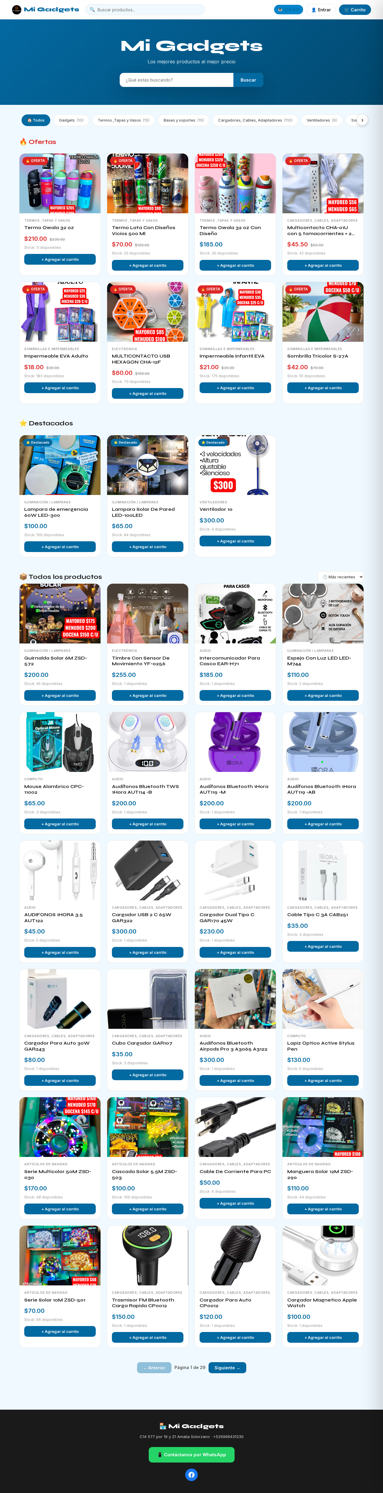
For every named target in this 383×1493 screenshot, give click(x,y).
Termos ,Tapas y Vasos (123, 120)
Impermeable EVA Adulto (56, 356)
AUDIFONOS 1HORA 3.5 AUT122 (53, 917)
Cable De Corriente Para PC (235, 1171)
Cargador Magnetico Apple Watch (322, 1303)
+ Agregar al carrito (60, 259)
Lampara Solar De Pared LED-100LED (143, 512)
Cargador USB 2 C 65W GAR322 (141, 917)
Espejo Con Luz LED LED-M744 (319, 661)
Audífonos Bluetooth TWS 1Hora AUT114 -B (145, 789)
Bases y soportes (184, 120)
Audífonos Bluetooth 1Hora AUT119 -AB (321, 789)
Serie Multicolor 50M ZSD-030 (57, 1174)
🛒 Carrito (355, 9)
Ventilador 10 (216, 509)
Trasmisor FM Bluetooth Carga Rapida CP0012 (143, 1303)
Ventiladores (322, 120)
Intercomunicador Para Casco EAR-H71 (230, 661)
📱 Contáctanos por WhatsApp (191, 1454)
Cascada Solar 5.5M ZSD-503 (144, 1174)
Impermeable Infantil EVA (232, 356)
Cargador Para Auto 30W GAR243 (57, 1046)
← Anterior (154, 1367)
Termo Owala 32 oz (49, 227)
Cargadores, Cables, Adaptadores (255, 120)
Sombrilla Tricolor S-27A (317, 356)
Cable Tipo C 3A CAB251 (317, 914)
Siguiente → (227, 1367)
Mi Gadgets (51, 9)
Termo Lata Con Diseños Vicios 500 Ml (143, 230)
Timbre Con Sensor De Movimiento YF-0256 (141, 661)
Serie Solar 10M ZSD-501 (54, 1300)
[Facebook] (191, 1475)
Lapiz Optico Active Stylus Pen (321, 1046)
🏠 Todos (36, 120)
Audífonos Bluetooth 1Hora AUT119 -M (234, 789)
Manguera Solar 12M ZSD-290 (320, 1174)
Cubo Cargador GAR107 (142, 1043)
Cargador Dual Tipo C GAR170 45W (227, 917)
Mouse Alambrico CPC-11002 (54, 789)
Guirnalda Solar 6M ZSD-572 (55, 661)
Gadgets (71, 120)
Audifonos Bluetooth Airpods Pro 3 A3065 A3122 (234, 1046)
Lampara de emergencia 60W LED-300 (56, 512)
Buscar (248, 80)
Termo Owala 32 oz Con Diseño (230, 230)
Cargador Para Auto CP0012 (225, 1303)
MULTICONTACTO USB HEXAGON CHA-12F (141, 359)
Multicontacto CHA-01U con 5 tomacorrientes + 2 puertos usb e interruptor (319, 231)
